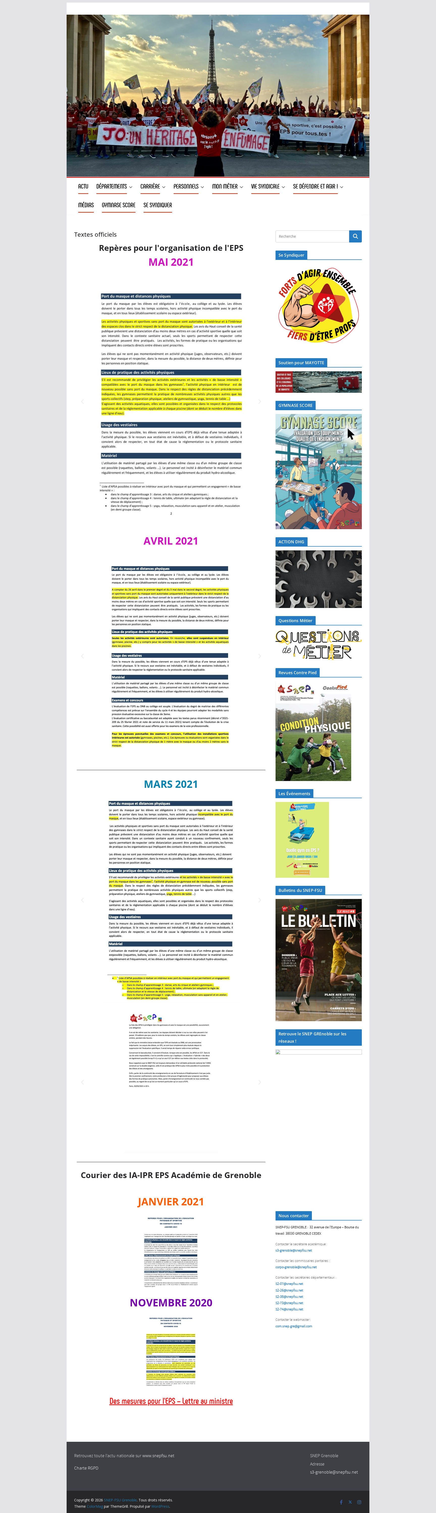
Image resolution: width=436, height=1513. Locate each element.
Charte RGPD (86, 1468)
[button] (129, 187)
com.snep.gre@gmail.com (294, 1326)
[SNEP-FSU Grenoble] (218, 18)
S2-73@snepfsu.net (289, 1303)
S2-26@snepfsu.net (289, 1290)
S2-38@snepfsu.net (289, 1297)
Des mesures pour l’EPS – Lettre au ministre (171, 1401)
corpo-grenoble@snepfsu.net (296, 1267)
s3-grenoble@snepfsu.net (334, 1472)
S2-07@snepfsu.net (289, 1284)
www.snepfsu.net (158, 1456)
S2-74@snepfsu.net (289, 1309)
